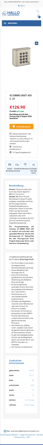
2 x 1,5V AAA (29, 400)
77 (33, 375)
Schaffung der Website (9, 435)
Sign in (22, 5)
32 (30, 375)
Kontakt (40, 435)
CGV (28, 437)
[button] (36, 43)
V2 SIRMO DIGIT (29, 405)
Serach (38, 11)
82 (33, 380)
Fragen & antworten (27, 435)
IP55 (32, 385)
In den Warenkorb (23, 127)
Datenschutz (20, 437)
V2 (33, 395)
